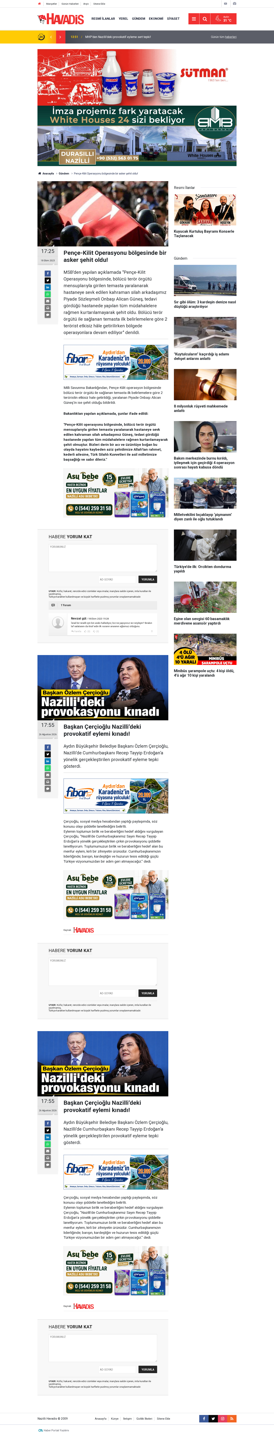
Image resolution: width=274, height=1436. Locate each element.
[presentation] (51, 37)
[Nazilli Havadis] (60, 18)
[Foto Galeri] (234, 3)
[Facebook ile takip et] (204, 1418)
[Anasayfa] (39, 3)
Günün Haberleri (70, 3)
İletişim (127, 1418)
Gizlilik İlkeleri (144, 1418)
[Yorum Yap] (48, 315)
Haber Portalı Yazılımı (56, 1430)
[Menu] (193, 19)
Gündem (138, 18)
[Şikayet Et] (151, 631)
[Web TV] (225, 3)
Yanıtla (77, 631)
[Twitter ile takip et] (213, 1418)
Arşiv (86, 3)
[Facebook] (48, 274)
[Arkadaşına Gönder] (48, 301)
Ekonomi (156, 18)
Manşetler (51, 3)
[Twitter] (48, 280)
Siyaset (173, 18)
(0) (88, 631)
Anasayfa (48, 173)
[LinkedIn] (48, 287)
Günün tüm (224, 37)
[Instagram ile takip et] (222, 1418)
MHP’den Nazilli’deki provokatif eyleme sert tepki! (118, 37)
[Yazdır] (48, 308)
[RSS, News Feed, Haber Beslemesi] (232, 1418)
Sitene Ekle (99, 3)
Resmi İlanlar (103, 18)
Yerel (123, 18)
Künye (115, 1418)
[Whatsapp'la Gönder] (48, 294)
